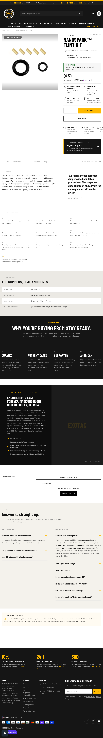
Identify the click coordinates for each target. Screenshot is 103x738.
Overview (5, 162)
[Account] (93, 13)
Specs (27, 162)
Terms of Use (90, 697)
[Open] (5, 733)
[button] (77, 80)
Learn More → (96, 666)
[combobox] (51, 13)
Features (17, 162)
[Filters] (38, 483)
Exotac (9, 31)
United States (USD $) (12, 717)
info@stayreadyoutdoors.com (52, 684)
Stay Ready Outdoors (14, 728)
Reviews (37, 162)
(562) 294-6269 (48, 687)
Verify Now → (22, 666)
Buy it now (82, 119)
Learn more (62, 666)
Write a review (68, 494)
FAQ (45, 162)
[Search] (80, 13)
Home (3, 31)
